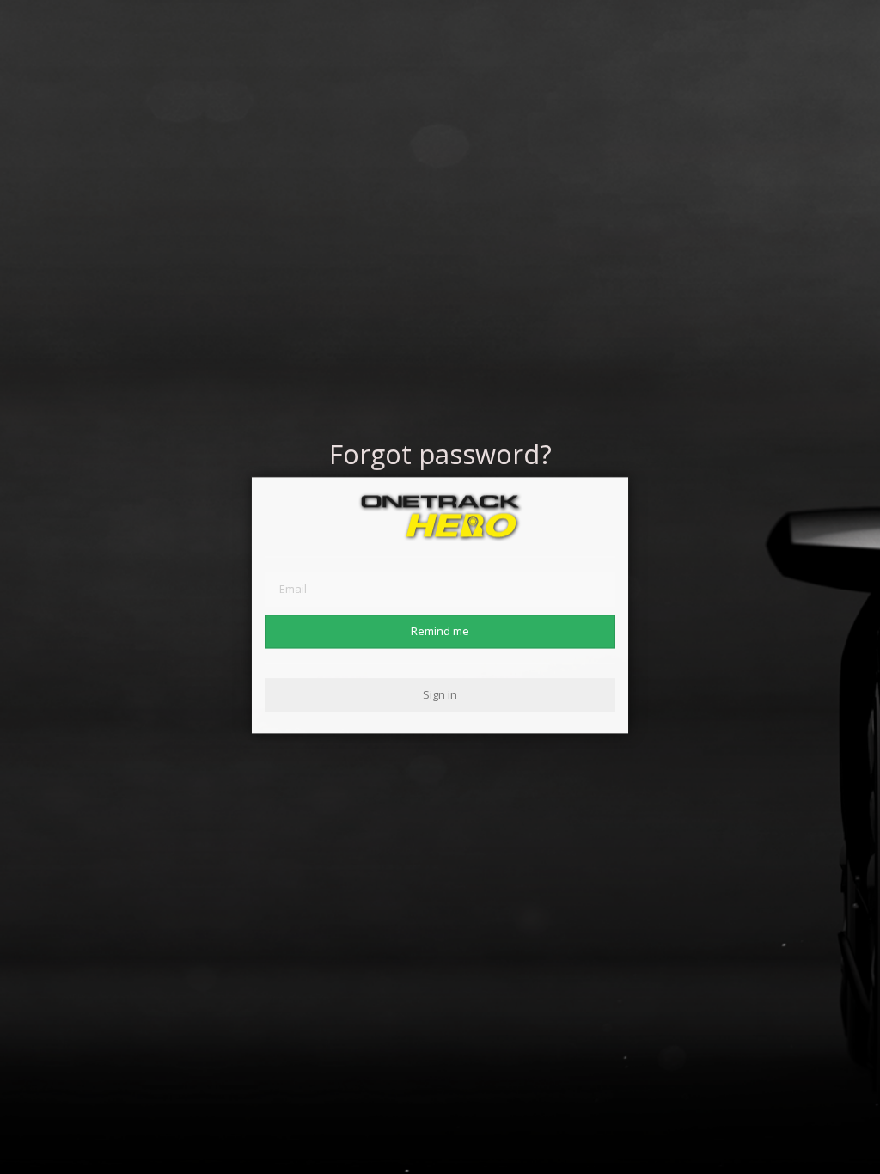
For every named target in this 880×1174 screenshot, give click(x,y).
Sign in (440, 694)
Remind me (440, 631)
